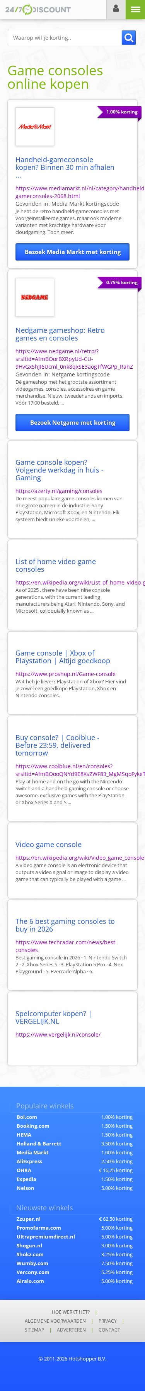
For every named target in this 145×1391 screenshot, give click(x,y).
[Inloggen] (116, 9)
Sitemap (34, 1330)
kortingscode (85, 203)
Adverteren (71, 1330)
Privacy (108, 1321)
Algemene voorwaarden (55, 1321)
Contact (109, 1330)
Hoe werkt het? (71, 1312)
